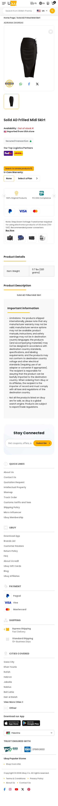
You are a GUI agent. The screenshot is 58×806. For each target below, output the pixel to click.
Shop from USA (13, 764)
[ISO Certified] (33, 749)
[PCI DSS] (11, 749)
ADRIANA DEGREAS (13, 22)
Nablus (7, 687)
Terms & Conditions (15, 778)
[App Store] (13, 724)
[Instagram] (12, 789)
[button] (34, 3)
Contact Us (10, 477)
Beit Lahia (9, 692)
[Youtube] (18, 789)
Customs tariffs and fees (17, 502)
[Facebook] (6, 789)
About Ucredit (11, 561)
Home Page (9, 17)
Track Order (10, 497)
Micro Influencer (12, 512)
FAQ (6, 556)
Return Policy (11, 551)
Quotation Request (14, 482)
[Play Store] (31, 724)
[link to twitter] (37, 84)
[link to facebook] (29, 84)
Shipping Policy (12, 507)
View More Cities (13, 702)
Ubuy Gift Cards (12, 566)
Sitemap (8, 492)
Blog (6, 571)
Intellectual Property (15, 487)
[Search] (52, 10)
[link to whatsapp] (20, 84)
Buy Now (10, 230)
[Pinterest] (30, 789)
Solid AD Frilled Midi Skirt (28, 17)
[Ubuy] (12, 3)
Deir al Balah (10, 697)
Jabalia (8, 681)
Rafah (7, 671)
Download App (12, 535)
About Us (9, 472)
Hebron (8, 676)
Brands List (9, 540)
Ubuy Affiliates (11, 576)
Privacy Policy (36, 778)
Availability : (10, 128)
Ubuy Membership (13, 517)
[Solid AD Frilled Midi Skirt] (29, 57)
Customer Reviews (14, 546)
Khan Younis (10, 666)
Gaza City (9, 661)
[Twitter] (24, 789)
